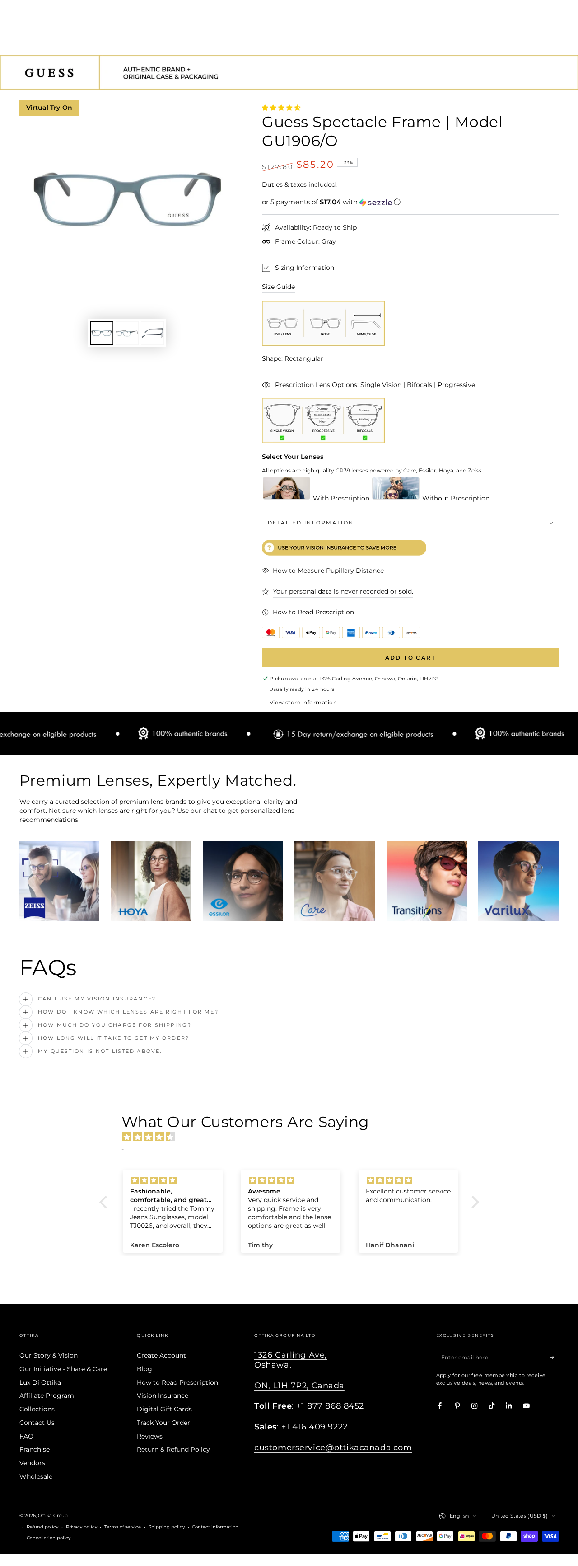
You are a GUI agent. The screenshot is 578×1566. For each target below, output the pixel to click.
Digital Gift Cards (164, 1409)
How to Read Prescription (177, 1382)
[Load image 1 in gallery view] (101, 333)
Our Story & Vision (48, 1355)
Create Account (161, 1355)
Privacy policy (81, 1527)
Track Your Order (163, 1422)
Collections (37, 1409)
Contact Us (37, 1422)
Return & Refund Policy (173, 1449)
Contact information (215, 1527)
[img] (293, 1137)
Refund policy (42, 1527)
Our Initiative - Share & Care (63, 1369)
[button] (410, 202)
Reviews (150, 1436)
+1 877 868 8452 (330, 1405)
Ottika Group (53, 1516)
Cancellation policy (48, 1538)
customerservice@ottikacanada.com (333, 1447)
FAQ (26, 1436)
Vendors (32, 1463)
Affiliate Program (46, 1395)
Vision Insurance (162, 1395)
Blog (144, 1369)
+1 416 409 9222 (314, 1426)
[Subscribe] (554, 1357)
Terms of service (122, 1527)
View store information (303, 702)
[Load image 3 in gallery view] (152, 333)
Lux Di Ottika (40, 1382)
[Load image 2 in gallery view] (127, 333)
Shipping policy (167, 1527)
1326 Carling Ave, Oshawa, (290, 1359)
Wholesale (35, 1476)
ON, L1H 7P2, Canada (299, 1385)
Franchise (34, 1449)
